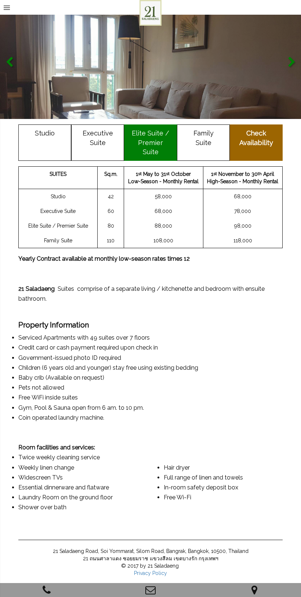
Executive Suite (98, 137)
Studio (45, 133)
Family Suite (203, 137)
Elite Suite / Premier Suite (150, 142)
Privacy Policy (150, 573)
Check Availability (256, 137)
